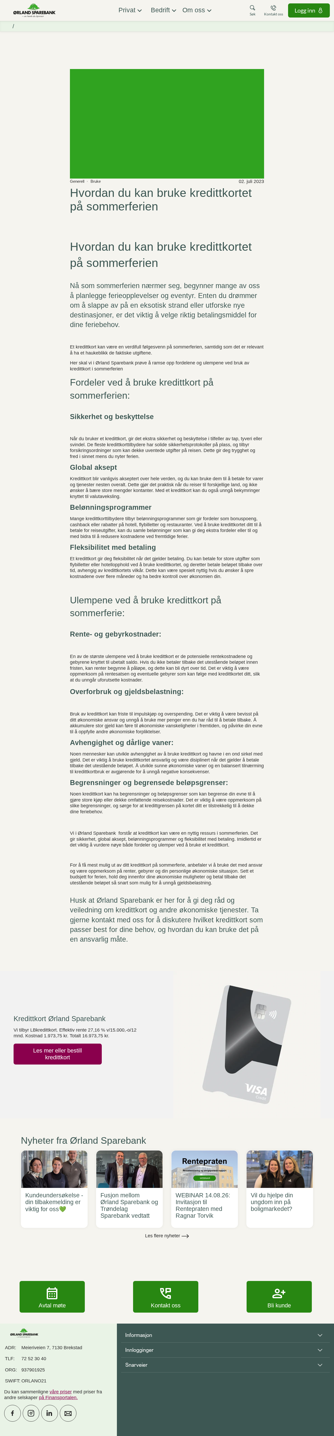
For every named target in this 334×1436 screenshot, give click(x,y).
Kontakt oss (166, 1297)
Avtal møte (52, 1297)
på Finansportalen (57, 1397)
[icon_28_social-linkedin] (49, 1413)
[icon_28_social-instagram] (31, 1413)
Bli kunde (279, 1297)
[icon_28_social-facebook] (12, 1413)
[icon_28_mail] (68, 1413)
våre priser (61, 1391)
